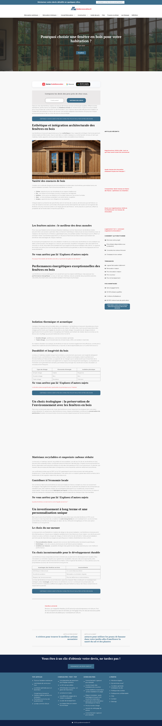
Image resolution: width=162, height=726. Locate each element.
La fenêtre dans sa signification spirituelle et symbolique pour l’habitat (54, 387)
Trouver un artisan (113, 15)
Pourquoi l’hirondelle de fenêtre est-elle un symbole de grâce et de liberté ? (56, 259)
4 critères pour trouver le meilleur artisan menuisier (57, 637)
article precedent (70, 634)
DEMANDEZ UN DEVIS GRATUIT (81, 666)
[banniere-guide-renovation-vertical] (66, 223)
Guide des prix (95, 15)
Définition (135, 15)
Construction (82, 15)
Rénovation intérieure (49, 15)
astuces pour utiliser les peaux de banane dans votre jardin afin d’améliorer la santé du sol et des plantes (104, 639)
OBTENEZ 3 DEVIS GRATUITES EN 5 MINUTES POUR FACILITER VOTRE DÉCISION (66, 119)
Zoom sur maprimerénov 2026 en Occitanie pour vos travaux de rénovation (116, 209)
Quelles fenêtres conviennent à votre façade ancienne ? (50, 502)
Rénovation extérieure (31, 15)
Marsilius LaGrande (51, 606)
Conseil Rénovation (67, 15)
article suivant (90, 634)
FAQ (103, 15)
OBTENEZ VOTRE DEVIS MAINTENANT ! (110, 2)
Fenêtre (81, 53)
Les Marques (125, 15)
